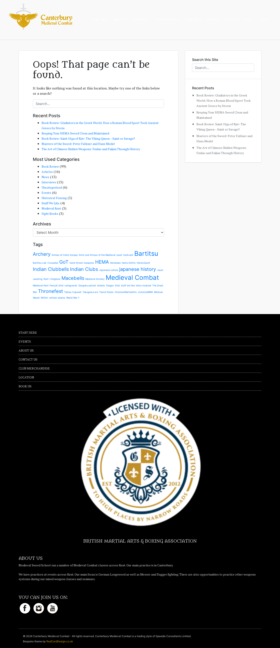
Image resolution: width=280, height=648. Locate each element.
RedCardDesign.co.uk (59, 641)
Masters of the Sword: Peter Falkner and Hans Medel (78, 144)
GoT (63, 262)
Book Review (50, 166)
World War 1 (72, 297)
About (118, 19)
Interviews (49, 182)
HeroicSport (143, 262)
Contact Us (28, 359)
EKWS (264, 19)
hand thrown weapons (82, 262)
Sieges (110, 285)
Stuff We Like (51, 203)
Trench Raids (106, 292)
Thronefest (50, 291)
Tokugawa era (90, 292)
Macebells (72, 278)
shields (101, 285)
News (45, 177)
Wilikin (44, 297)
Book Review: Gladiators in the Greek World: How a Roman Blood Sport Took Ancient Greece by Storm (223, 100)
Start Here (100, 19)
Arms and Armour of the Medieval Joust (100, 255)
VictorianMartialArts (126, 292)
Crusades (52, 262)
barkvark (128, 255)
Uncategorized (52, 187)
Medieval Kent (51, 208)
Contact (232, 19)
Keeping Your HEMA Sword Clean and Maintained (75, 133)
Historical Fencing (54, 198)
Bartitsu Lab (39, 262)
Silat (117, 285)
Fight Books (50, 213)
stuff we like (128, 285)
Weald (36, 297)
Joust (160, 270)
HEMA (102, 262)
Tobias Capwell (72, 292)
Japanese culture (108, 270)
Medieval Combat (132, 277)
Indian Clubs (84, 269)
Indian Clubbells (51, 269)
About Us (26, 350)
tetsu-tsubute (143, 285)
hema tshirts (129, 262)
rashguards (71, 285)
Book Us (213, 19)
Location (26, 377)
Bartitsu (146, 253)
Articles (140, 19)
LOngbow (55, 279)
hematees (115, 262)
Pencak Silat (56, 285)
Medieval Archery (95, 279)
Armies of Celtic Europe (65, 255)
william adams (57, 297)
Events (192, 19)
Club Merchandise (34, 368)
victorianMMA (145, 292)
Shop (247, 19)
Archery (42, 254)
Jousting (37, 279)
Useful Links (167, 19)
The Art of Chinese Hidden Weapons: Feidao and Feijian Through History (91, 149)
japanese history (137, 269)
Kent (46, 279)
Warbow (158, 292)
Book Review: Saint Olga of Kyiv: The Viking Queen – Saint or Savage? (88, 138)
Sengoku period (87, 285)
